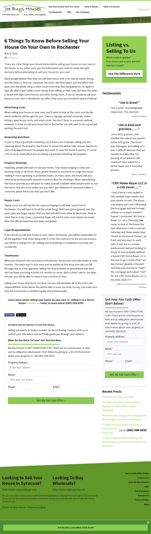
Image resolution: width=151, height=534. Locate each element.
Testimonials (55, 12)
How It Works (92, 6)
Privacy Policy (142, 499)
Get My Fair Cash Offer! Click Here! (76, 527)
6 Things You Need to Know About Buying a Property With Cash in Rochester (121, 406)
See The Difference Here (124, 74)
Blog (146, 504)
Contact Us (143, 9)
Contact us (33, 303)
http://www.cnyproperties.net (68, 489)
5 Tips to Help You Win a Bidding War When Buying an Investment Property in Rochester (124, 442)
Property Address (18, 362)
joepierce (13, 57)
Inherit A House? (112, 6)
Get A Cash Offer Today (137, 473)
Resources (143, 495)
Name (12, 375)
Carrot (42, 507)
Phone (12, 387)
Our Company (83, 12)
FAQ (69, 12)
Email (56, 387)
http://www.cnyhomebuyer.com (19, 489)
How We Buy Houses (138, 482)
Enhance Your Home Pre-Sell (117, 397)
